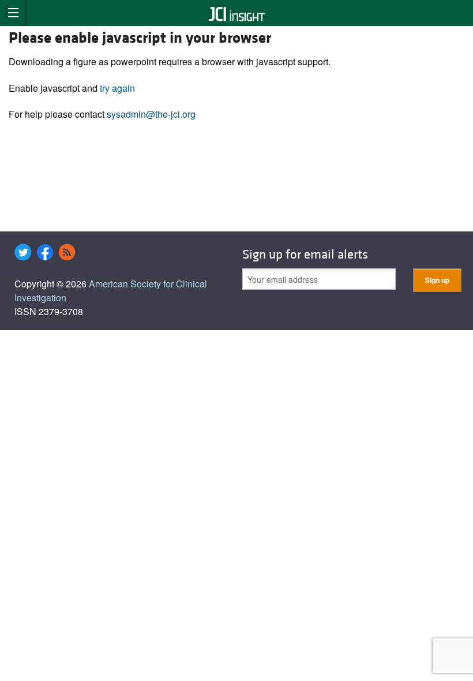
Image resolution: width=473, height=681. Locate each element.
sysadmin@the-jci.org (151, 114)
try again (117, 88)
